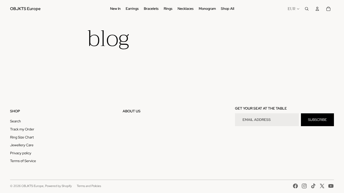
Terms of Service (23, 161)
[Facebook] (295, 186)
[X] (322, 186)
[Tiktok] (313, 186)
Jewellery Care (21, 145)
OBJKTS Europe (32, 186)
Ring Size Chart (22, 137)
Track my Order (22, 129)
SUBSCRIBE (317, 119)
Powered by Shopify (58, 186)
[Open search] (306, 8)
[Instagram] (304, 186)
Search (15, 121)
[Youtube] (331, 186)
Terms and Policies (89, 186)
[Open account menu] (317, 8)
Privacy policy (20, 153)
